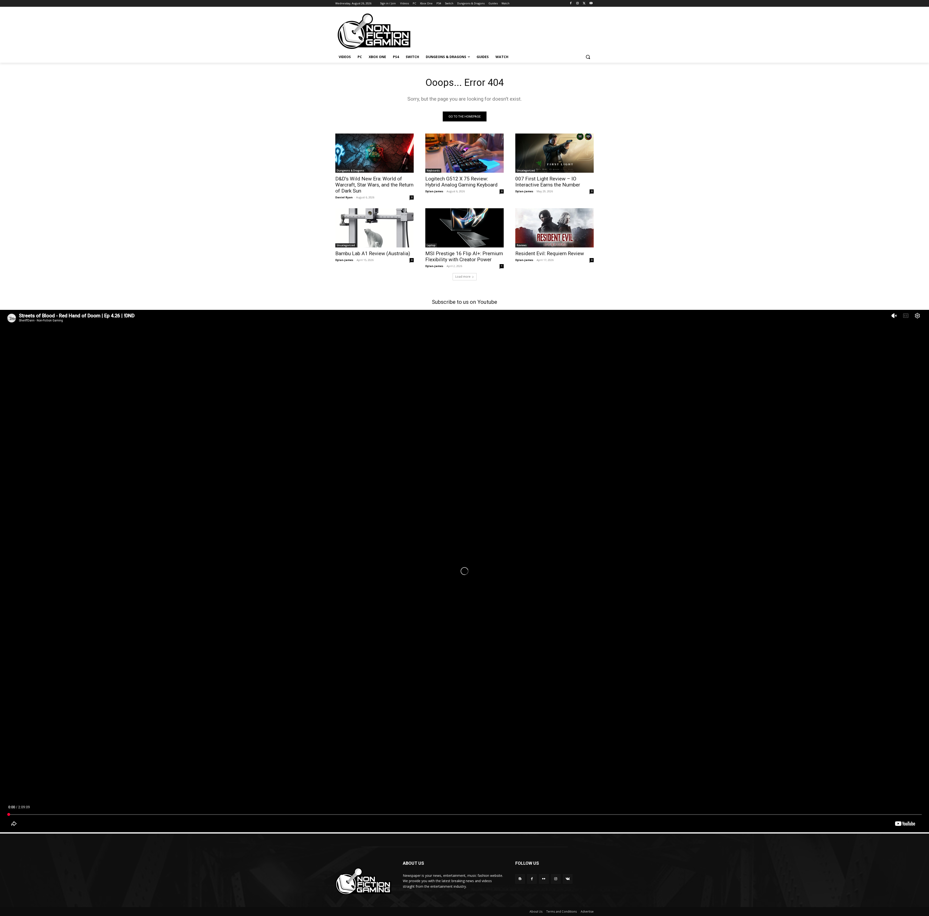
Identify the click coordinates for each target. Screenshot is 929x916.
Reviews (522, 245)
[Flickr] (543, 879)
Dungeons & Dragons (350, 170)
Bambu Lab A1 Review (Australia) (372, 253)
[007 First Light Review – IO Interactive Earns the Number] (554, 153)
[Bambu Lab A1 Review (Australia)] (374, 227)
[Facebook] (571, 3)
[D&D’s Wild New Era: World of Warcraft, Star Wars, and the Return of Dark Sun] (374, 153)
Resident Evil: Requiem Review (549, 253)
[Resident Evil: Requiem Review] (554, 227)
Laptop (431, 245)
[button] (588, 57)
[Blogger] (520, 879)
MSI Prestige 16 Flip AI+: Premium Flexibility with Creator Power (464, 256)
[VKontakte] (567, 879)
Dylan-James (434, 191)
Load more (463, 277)
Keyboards (433, 170)
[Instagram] (577, 3)
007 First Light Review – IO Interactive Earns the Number (547, 182)
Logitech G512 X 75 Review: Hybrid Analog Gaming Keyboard (461, 182)
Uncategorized (526, 170)
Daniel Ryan (344, 197)
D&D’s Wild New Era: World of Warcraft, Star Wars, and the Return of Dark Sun (374, 185)
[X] (584, 3)
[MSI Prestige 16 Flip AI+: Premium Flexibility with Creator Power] (464, 227)
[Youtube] (591, 3)
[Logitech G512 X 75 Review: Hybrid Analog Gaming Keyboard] (464, 153)
